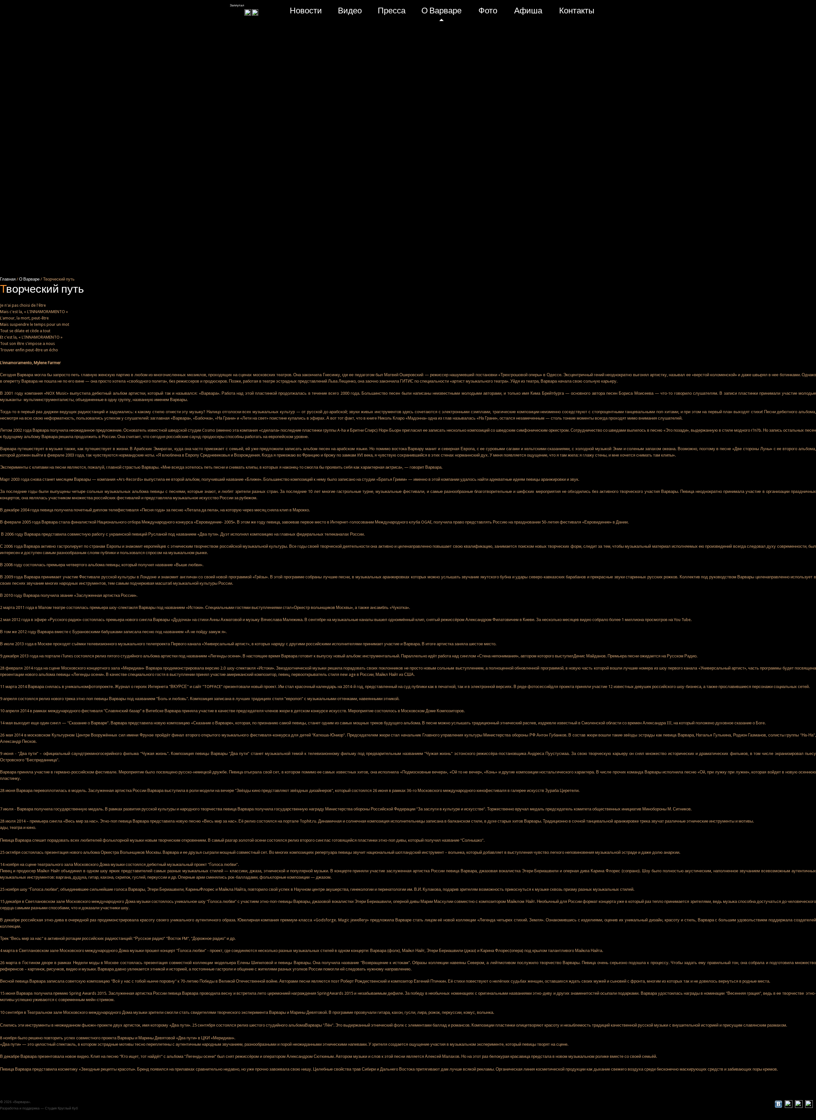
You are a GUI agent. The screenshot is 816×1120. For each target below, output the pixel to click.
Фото (487, 10)
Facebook (768, 1104)
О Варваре (441, 10)
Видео (350, 10)
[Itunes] (247, 12)
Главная (8, 279)
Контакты (576, 10)
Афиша (528, 10)
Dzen (757, 1104)
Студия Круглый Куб (61, 1108)
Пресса (391, 10)
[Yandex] (255, 12)
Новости (306, 10)
